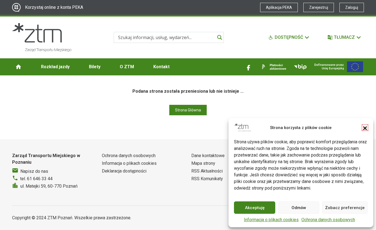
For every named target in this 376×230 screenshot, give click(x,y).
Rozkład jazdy (55, 66)
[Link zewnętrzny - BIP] (300, 67)
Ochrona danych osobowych (328, 219)
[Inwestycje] (338, 66)
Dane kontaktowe (208, 155)
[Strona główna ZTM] (41, 37)
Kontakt (161, 66)
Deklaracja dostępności (124, 171)
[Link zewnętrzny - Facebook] (248, 66)
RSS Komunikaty (207, 178)
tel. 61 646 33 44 (36, 178)
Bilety (94, 66)
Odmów (298, 207)
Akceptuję (255, 207)
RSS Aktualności (207, 171)
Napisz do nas (34, 171)
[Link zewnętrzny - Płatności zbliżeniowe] (273, 66)
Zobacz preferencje (345, 207)
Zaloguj (351, 7)
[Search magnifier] (220, 37)
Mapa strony (203, 163)
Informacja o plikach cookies (271, 219)
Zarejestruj (318, 7)
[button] (365, 127)
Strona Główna (188, 110)
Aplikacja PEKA (279, 7)
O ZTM (127, 66)
